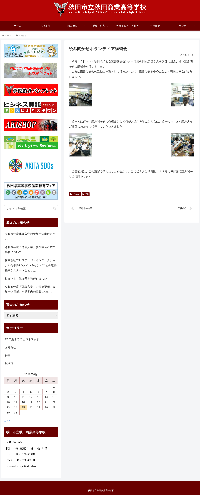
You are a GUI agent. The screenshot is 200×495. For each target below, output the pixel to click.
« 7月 (7, 421)
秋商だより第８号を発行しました (26, 278)
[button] (54, 208)
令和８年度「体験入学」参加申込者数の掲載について (30, 250)
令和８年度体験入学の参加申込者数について (30, 236)
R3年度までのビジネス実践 (22, 339)
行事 (87, 194)
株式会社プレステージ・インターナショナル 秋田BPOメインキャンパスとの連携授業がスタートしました (31, 265)
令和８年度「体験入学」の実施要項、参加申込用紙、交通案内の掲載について (30, 289)
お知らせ (76, 194)
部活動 (9, 363)
